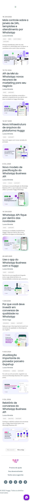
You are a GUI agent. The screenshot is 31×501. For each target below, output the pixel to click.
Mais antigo (20, 450)
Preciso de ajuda (15, 468)
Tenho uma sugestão (15, 475)
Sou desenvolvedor (15, 471)
